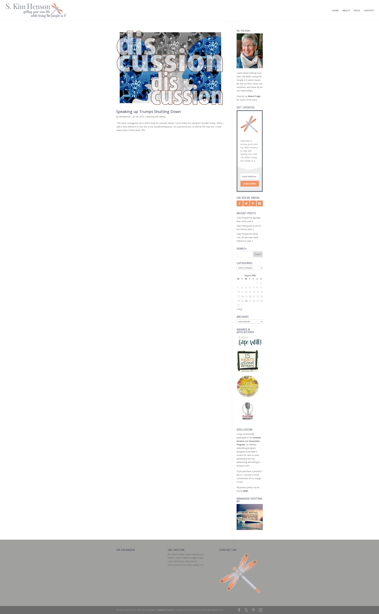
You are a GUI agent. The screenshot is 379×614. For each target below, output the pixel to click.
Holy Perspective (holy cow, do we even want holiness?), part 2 (247, 237)
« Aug (239, 309)
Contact (369, 10)
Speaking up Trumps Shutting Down (148, 111)
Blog (357, 10)
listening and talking (155, 116)
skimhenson (125, 116)
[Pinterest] (253, 610)
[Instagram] (260, 610)
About (346, 10)
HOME (335, 10)
